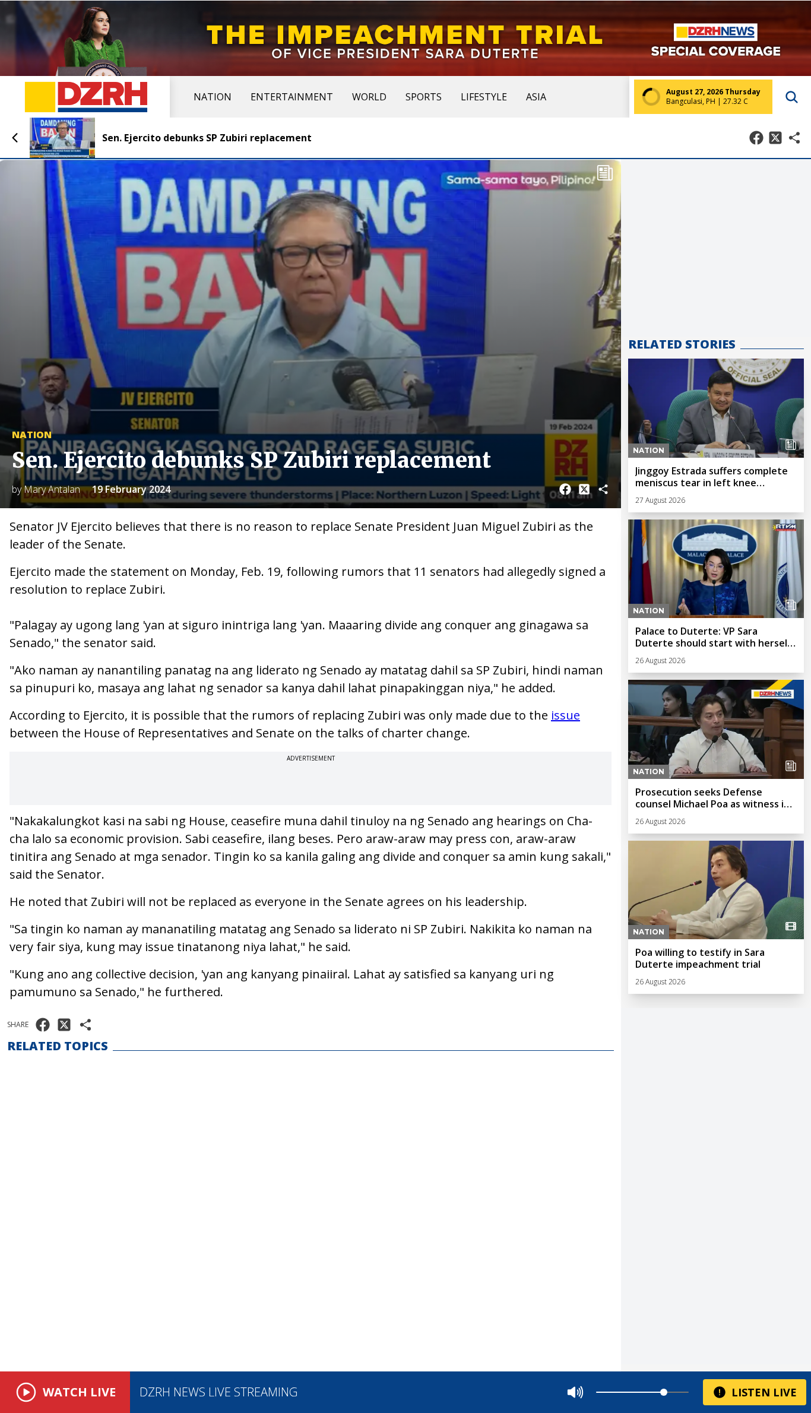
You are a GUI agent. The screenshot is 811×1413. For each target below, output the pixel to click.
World (369, 96)
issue (565, 715)
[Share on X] (775, 138)
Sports (424, 96)
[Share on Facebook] (756, 138)
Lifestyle (484, 96)
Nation (213, 96)
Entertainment (292, 96)
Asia (536, 96)
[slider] (663, 1392)
